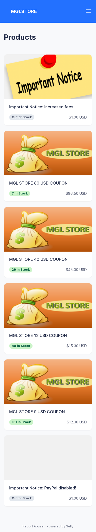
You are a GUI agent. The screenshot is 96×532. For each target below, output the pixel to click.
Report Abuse (33, 526)
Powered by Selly (60, 526)
